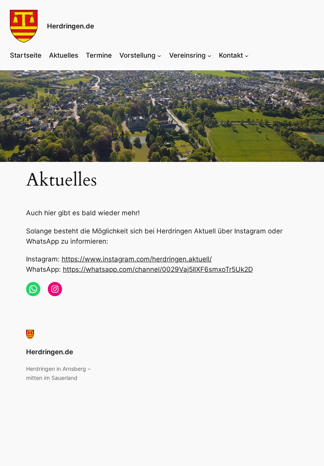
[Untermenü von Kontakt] (247, 55)
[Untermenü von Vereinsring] (209, 55)
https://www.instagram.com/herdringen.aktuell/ (137, 259)
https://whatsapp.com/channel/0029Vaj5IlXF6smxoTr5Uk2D (158, 269)
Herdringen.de (70, 26)
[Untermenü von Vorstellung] (159, 55)
